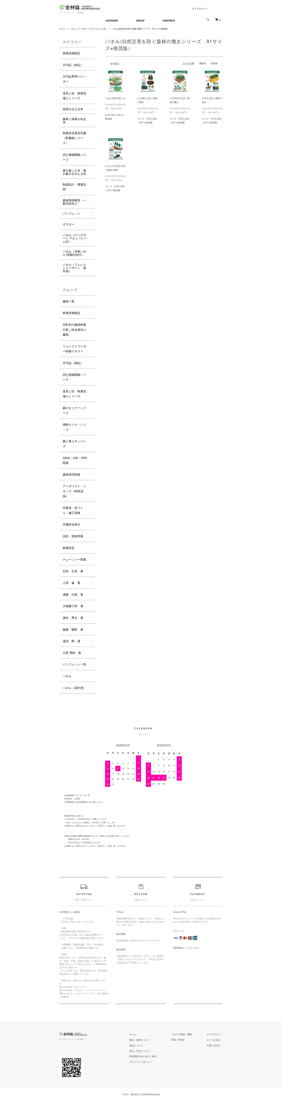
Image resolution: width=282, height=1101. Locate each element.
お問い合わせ (213, 1045)
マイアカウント (200, 8)
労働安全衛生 (71, 524)
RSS (173, 1039)
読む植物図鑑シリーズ (74, 157)
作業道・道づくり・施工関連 (73, 510)
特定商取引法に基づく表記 (143, 1056)
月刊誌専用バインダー (74, 78)
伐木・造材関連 (73, 536)
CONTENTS (168, 20)
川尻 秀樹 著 (72, 652)
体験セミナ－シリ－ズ (74, 426)
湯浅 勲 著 (71, 641)
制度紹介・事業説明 (74, 186)
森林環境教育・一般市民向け (74, 201)
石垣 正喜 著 (73, 571)
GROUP (140, 20)
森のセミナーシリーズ (74, 410)
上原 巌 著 (71, 582)
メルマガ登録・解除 (181, 1034)
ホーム (62, 28)
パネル (67, 676)
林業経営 (68, 548)
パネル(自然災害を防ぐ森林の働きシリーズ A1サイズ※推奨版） (140, 28)
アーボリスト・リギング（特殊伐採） (74, 491)
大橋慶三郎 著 (73, 606)
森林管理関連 (71, 474)
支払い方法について (139, 1050)
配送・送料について (139, 1039)
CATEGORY (111, 20)
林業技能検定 (71, 53)
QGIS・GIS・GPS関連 (75, 460)
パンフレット (71, 213)
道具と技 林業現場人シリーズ (74, 95)
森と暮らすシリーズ (74, 443)
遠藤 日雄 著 (73, 594)
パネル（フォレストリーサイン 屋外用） (74, 267)
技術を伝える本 (73, 109)
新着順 (214, 63)
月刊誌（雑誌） (73, 65)
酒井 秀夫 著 (73, 617)
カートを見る (213, 1039)
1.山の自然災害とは (115, 98)
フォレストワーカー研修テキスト (74, 348)
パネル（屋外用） (74, 687)
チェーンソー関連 (74, 559)
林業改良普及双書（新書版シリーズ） (74, 138)
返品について (136, 1045)
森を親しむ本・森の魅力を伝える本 (74, 172)
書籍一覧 (68, 301)
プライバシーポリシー (140, 1061)
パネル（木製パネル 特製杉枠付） (74, 253)
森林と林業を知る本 (74, 120)
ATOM (181, 1039)
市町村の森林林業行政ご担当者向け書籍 (74, 329)
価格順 (202, 63)
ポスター (68, 224)
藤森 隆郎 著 (73, 629)
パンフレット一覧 (74, 664)
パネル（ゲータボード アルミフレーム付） (89, 28)
